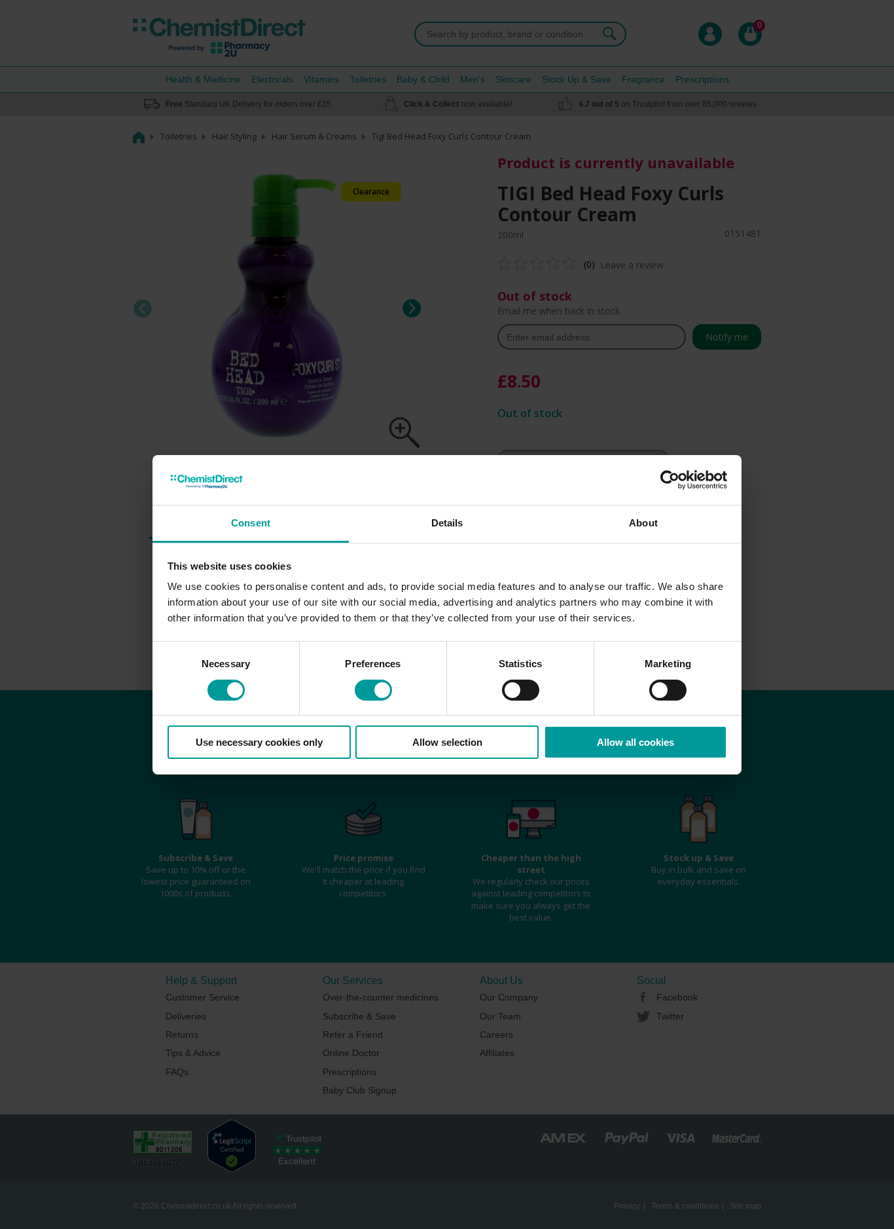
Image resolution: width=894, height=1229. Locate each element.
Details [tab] (447, 522)
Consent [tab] (250, 522)
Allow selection (447, 742)
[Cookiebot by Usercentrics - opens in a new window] (670, 480)
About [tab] (643, 522)
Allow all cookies (635, 742)
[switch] (373, 690)
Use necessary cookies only (259, 742)
